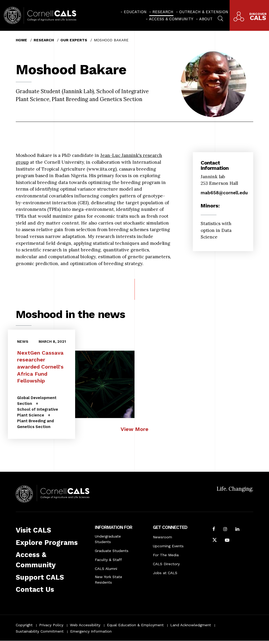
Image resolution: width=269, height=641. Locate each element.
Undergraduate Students (108, 539)
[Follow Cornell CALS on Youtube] (227, 540)
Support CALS (40, 577)
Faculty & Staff (108, 560)
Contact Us (35, 589)
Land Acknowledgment (190, 625)
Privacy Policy (51, 625)
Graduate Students (111, 551)
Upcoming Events (168, 546)
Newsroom (162, 537)
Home (21, 40)
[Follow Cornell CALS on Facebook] (214, 529)
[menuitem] (134, 11)
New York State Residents (108, 579)
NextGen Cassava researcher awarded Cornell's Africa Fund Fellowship (40, 367)
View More (134, 429)
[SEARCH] (220, 18)
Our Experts (73, 40)
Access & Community (171, 19)
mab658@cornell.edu (224, 192)
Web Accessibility (85, 625)
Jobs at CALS (165, 573)
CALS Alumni (106, 569)
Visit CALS (33, 530)
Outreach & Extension (203, 11)
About (206, 19)
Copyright (24, 625)
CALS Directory (166, 564)
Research (162, 11)
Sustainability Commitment (40, 631)
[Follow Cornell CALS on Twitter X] (215, 540)
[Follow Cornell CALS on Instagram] (225, 529)
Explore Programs (47, 542)
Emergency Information (91, 631)
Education (135, 11)
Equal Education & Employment (135, 625)
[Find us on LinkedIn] (237, 529)
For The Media (166, 555)
